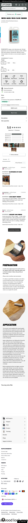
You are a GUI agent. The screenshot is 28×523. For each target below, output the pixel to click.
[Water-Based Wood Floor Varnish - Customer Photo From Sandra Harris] (5, 145)
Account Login (4, 451)
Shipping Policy (4, 512)
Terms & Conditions (5, 514)
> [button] (14, 230)
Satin (9, 62)
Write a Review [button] (14, 154)
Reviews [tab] (5, 159)
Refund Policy (12, 512)
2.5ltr (3, 70)
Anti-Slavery (14, 514)
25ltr (13, 70)
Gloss (14, 62)
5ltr (8, 70)
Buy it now (14, 112)
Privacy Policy (20, 512)
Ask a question (5, 120)
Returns (3, 457)
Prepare (3, 467)
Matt (3, 62)
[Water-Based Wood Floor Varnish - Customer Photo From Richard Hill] (13, 150)
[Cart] (22, 5)
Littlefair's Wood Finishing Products (9, 20)
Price (2, 95)
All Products (4, 465)
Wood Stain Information (6, 453)
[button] (3, 520)
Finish (2, 60)
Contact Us (3, 459)
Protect (3, 471)
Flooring (3, 473)
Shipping (8, 104)
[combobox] (14, 8)
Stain (2, 469)
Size (2, 67)
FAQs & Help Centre (5, 455)
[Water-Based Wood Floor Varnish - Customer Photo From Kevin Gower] (22, 145)
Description (4, 118)
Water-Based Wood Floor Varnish (9, 186)
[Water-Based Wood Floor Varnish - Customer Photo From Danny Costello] (11, 145)
